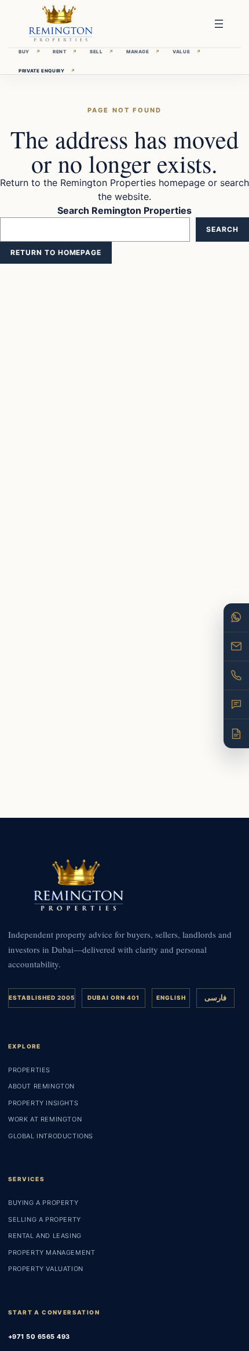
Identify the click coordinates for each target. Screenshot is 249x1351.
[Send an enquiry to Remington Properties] (236, 733)
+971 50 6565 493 (39, 1336)
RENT (65, 51)
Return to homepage (55, 252)
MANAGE (143, 51)
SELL (102, 51)
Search (222, 229)
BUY (30, 51)
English (171, 997)
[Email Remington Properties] (236, 646)
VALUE (187, 51)
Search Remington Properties (124, 210)
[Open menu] (219, 24)
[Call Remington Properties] (236, 675)
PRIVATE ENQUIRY (47, 71)
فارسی (215, 997)
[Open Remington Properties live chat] (236, 704)
